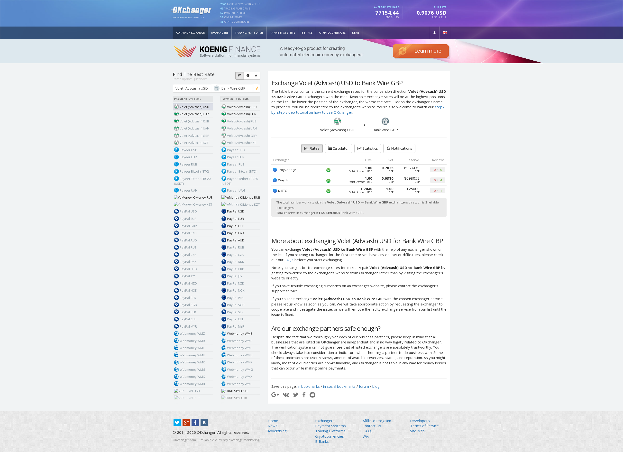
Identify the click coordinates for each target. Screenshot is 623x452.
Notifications (401, 148)
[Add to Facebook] (304, 394)
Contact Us (372, 425)
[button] (434, 33)
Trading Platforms (249, 32)
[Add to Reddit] (312, 394)
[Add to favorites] (257, 88)
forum (364, 386)
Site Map (417, 430)
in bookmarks (309, 386)
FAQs (288, 259)
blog (376, 386)
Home (273, 420)
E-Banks (307, 32)
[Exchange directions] (239, 76)
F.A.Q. (367, 430)
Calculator (340, 148)
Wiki (366, 436)
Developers (420, 420)
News (355, 32)
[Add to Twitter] (295, 394)
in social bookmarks (339, 386)
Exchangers (219, 32)
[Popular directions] (248, 76)
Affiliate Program (377, 420)
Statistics (370, 148)
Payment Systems (282, 32)
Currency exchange (190, 32)
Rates (314, 148)
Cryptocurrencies (332, 32)
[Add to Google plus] (275, 394)
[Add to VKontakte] (286, 394)
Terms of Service (424, 425)
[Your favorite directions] (256, 76)
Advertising (277, 430)
